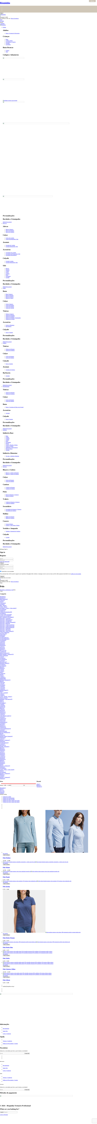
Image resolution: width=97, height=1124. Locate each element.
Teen (1, 601)
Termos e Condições (7, 1041)
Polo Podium (6, 858)
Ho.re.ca (5, 589)
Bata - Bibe (2, 605)
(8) (5, 609)
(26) (5, 603)
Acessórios (2, 609)
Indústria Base (3, 690)
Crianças (2, 603)
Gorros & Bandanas (4, 728)
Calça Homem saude (4, 715)
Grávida (2, 717)
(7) (4, 649)
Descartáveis (3, 662)
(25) (4, 642)
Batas (1, 681)
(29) (6, 659)
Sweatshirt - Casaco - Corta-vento (7, 608)
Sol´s (1, 790)
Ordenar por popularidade (8, 798)
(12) (3, 701)
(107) (8, 663)
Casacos (2, 687)
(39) (10, 628)
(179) (5, 650)
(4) (2, 601)
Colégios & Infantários (5, 612)
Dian (38, 784)
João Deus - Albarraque (5, 619)
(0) (8, 632)
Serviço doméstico (4, 732)
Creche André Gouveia (5, 614)
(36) (13, 627)
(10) (5, 719)
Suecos (1, 791)
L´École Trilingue (4, 632)
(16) (10, 728)
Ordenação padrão (7, 796)
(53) (9, 732)
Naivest (38, 786)
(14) (5, 727)
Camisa (1, 673)
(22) (6, 722)
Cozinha (2, 651)
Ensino (1, 598)
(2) (5, 613)
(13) (3, 646)
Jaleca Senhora (3, 655)
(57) (7, 690)
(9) (5, 605)
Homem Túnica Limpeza (5, 736)
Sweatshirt (2, 703)
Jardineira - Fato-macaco (5, 699)
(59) (4, 721)
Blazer (1, 667)
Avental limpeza (3, 742)
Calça (1, 646)
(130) (4, 706)
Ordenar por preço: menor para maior (11, 800)
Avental (1, 604)
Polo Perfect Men (8, 947)
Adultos (2, 610)
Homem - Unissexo (4, 740)
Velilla (1, 793)
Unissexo (2, 713)
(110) (5, 651)
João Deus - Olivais (4, 630)
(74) (5, 745)
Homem (2, 644)
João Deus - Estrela (4, 628)
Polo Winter (6, 867)
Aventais (2, 685)
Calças (1, 683)
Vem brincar (2, 633)
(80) (5, 678)
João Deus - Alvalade (5, 621)
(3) (4, 641)
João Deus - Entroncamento (6, 627)
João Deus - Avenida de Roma (7, 622)
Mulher (1, 774)
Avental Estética (3, 637)
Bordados (2, 596)
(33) (4, 664)
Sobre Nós (5, 1031)
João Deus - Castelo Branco (6, 626)
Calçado (2, 641)
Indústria (2, 678)
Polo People (6, 877)
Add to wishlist (6, 855)
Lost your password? (4, 561)
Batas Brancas (3, 599)
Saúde (1, 706)
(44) (10, 618)
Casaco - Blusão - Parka (5, 696)
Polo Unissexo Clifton (9, 969)
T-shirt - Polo (3, 606)
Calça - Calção (3, 692)
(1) (5, 596)
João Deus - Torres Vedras (6, 631)
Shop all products (15, 18)
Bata (1, 691)
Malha (1, 760)
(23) (9, 680)
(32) (13, 631)
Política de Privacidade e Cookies (10, 1043)
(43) (4, 635)
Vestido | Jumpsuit (4, 746)
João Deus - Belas (4, 623)
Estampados (2, 722)
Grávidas (2, 723)
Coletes (1, 686)
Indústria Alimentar (4, 680)
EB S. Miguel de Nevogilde (6, 617)
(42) (14, 622)
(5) (7, 599)
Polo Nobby (6, 958)
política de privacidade (76, 573)
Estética (1, 635)
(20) (5, 645)
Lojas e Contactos (7, 1033)
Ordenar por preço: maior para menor (11, 801)
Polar (1, 700)
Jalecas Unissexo (4, 653)
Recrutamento (6, 1028)
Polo (1, 674)
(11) (4, 610)
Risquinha (5, 2)
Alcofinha (2, 613)
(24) (3, 708)
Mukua (38, 785)
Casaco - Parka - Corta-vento (6, 769)
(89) (11, 612)
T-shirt (1, 676)
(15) (8, 653)
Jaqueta (1, 668)
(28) (13, 626)
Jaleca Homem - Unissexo (6, 654)
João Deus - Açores (4, 618)
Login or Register (4, 1114)
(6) (6, 633)
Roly (1, 789)
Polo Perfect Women (9, 938)
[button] (48, 16)
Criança (1, 600)
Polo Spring (6, 886)
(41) (11, 619)
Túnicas (2, 682)
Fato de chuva (3, 697)
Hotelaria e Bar (10, 589)
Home (1, 589)
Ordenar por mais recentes (9, 799)
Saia (1, 672)
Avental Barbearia (4, 639)
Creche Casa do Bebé (5, 615)
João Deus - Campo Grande (6, 624)
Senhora (2, 645)
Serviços (2, 745)
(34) (4, 658)
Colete (1, 671)
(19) (13, 654)
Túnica (1, 642)
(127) (4, 598)
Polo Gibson (6, 980)
